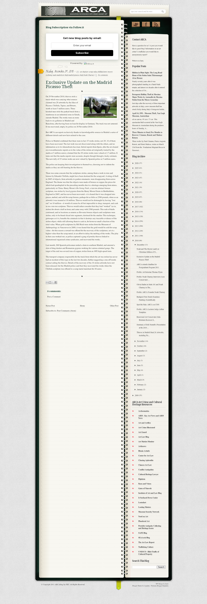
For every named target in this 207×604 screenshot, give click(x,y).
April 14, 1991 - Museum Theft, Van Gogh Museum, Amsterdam (148, 114)
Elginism (141, 479)
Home (82, 305)
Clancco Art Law (145, 465)
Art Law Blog (143, 437)
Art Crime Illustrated (146, 427)
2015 (137, 216)
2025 (137, 168)
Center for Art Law (146, 455)
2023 (137, 177)
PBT (67, 584)
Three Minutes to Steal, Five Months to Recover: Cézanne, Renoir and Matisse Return (147, 135)
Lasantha (147, 586)
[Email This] (47, 282)
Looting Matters (144, 507)
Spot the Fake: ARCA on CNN (148, 304)
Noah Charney (88, 75)
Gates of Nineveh (145, 488)
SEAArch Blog (144, 537)
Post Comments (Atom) (66, 310)
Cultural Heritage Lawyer (148, 474)
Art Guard (142, 432)
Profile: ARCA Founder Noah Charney (151, 292)
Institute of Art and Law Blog (150, 493)
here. (142, 60)
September (141, 350)
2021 (137, 187)
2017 (137, 206)
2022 (137, 182)
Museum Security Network (148, 511)
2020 (137, 192)
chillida (100, 71)
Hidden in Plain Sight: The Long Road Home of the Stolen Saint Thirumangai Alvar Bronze (147, 75)
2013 (137, 226)
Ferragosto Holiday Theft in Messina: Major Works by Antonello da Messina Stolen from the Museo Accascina (147, 97)
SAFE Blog (142, 533)
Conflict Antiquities (146, 469)
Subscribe (82, 53)
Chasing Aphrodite (145, 460)
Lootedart (142, 502)
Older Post (114, 305)
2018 (137, 201)
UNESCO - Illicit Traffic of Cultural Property (148, 552)
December (140, 244)
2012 (137, 230)
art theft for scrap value (88, 71)
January (140, 389)
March (139, 379)
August (139, 355)
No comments (103, 75)
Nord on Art (143, 516)
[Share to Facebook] (55, 282)
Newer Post (50, 305)
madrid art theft (62, 75)
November (141, 341)
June (138, 365)
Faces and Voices (144, 483)
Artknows (142, 446)
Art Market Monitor (146, 441)
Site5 (166, 584)
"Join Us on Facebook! (146, 23)
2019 (137, 197)
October (140, 346)
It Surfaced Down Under (148, 497)
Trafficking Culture (145, 547)
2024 (137, 172)
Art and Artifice (144, 423)
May (138, 370)
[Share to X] (52, 282)
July (138, 360)
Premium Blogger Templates (159, 586)
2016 (137, 211)
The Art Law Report (146, 542)
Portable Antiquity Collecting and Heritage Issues (149, 527)
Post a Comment (54, 296)
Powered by (76, 63)
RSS (156, 23)
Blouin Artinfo (144, 451)
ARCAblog (59, 584)
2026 (137, 163)
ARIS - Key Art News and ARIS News (151, 416)
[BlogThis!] (50, 282)
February (140, 384)
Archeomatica (143, 411)
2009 (137, 395)
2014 (137, 221)
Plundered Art (144, 521)
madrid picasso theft (75, 75)
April (139, 375)
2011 (137, 235)
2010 (137, 240)
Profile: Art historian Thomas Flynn (149, 272)
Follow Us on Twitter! (136, 23)
